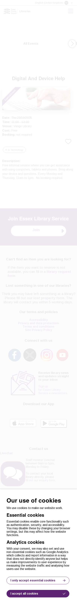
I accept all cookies (24, 593)
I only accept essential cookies (32, 580)
